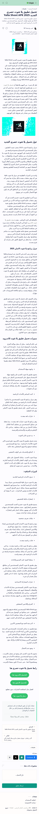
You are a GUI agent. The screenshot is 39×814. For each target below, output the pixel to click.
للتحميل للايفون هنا (19, 683)
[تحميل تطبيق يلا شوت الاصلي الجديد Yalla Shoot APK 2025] (19, 729)
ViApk (31, 3)
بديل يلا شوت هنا (19, 696)
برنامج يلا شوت (27, 330)
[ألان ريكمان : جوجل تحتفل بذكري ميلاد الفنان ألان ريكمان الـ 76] (19, 737)
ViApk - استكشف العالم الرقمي (19, 808)
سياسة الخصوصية (30, 803)
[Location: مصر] (16, 34)
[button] (35, 2)
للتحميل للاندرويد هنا (19, 675)
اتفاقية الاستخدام (30, 800)
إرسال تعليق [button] (19, 786)
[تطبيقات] (33, 747)
